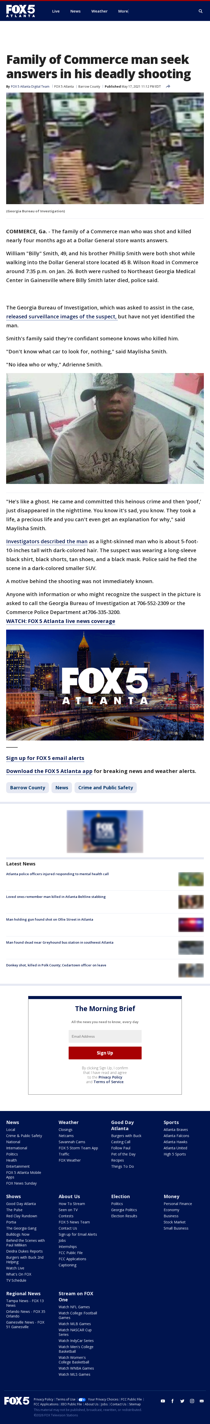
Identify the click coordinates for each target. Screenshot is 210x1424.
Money (171, 1196)
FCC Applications (72, 1258)
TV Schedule (16, 1280)
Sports (171, 1122)
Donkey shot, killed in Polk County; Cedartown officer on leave (56, 965)
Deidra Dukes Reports (24, 1251)
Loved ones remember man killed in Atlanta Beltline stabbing (56, 896)
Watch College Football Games (78, 1315)
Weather (69, 1122)
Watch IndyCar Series (76, 1340)
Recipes (117, 1160)
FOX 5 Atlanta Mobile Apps (23, 1174)
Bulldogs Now (17, 1234)
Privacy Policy (110, 1077)
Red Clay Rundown (21, 1215)
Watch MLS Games (74, 1374)
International (16, 1147)
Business (171, 1215)
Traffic (64, 1154)
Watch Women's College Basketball (74, 1359)
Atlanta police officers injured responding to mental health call (57, 874)
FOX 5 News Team (74, 1222)
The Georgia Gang (21, 1228)
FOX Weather (70, 1160)
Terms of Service (108, 1081)
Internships (68, 1246)
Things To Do (122, 1166)
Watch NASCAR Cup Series (75, 1332)
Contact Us (68, 1228)
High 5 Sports (175, 1154)
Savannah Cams (72, 1141)
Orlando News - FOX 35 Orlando (25, 1313)
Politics (12, 1154)
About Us (69, 1196)
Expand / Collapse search (201, 11)
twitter (182, 1401)
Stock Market (175, 1222)
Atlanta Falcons (176, 1135)
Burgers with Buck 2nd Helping (25, 1259)
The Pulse (14, 1209)
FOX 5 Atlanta (64, 86)
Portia (11, 1222)
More (123, 11)
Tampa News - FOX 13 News (25, 1303)
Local (10, 1129)
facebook (173, 1401)
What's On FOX (18, 1274)
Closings (65, 1129)
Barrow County (89, 86)
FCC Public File (71, 1252)
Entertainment (18, 1166)
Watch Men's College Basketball (76, 1349)
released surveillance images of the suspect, (62, 316)
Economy (171, 1209)
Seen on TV (68, 1209)
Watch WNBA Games (76, 1368)
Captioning (67, 1265)
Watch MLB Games (75, 1323)
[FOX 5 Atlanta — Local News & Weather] (23, 11)
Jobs (62, 1240)
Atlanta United (175, 1147)
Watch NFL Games (74, 1306)
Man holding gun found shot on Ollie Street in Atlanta (49, 919)
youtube (163, 1401)
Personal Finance (178, 1203)
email (202, 1401)
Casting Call (120, 1141)
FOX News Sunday (21, 1183)
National (13, 1141)
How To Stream (72, 1203)
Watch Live (15, 1268)
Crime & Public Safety (24, 1135)
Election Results (124, 1215)
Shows (13, 1196)
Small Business (176, 1228)
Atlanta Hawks (175, 1141)
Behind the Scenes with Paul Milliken (25, 1242)
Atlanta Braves (176, 1129)
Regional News (23, 1293)
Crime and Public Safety (105, 787)
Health (11, 1160)
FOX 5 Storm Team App (78, 1147)
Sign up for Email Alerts (78, 1234)
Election (120, 1196)
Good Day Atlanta (122, 1125)
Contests (66, 1215)
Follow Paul (120, 1147)
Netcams (66, 1135)
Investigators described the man (47, 541)
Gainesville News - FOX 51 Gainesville (25, 1324)
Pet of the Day (123, 1154)
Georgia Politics (124, 1209)
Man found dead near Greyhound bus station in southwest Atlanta (59, 942)
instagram (192, 1401)
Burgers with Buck (126, 1135)
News (61, 787)
